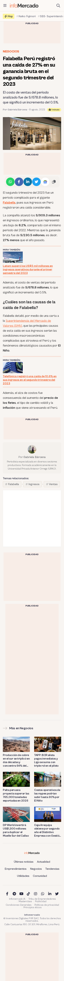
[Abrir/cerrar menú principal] (5, 5)
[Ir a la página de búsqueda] (58, 5)
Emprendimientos (15, 868)
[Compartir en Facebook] (19, 182)
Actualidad (43, 861)
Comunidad (40, 876)
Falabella (9, 202)
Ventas (53, 484)
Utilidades (23, 876)
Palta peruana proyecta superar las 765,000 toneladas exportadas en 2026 (16, 795)
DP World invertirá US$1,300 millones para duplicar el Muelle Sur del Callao (16, 830)
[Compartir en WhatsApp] (10, 182)
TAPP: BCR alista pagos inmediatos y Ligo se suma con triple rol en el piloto (46, 760)
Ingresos (33, 484)
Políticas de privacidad (46, 905)
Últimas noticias (23, 861)
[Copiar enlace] (54, 182)
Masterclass (25, 901)
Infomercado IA (17, 899)
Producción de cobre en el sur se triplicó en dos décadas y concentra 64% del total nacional (16, 761)
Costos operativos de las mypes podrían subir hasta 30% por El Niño (47, 795)
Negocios (11, 51)
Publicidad (40, 901)
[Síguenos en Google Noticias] (45, 182)
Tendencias (52, 868)
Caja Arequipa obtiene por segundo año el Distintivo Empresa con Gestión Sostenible (47, 830)
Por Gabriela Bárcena (15, 109)
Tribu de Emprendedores (42, 899)
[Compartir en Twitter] (36, 182)
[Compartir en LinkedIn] (27, 182)
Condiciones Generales (18, 905)
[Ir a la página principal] (24, 6)
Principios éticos (32, 907)
